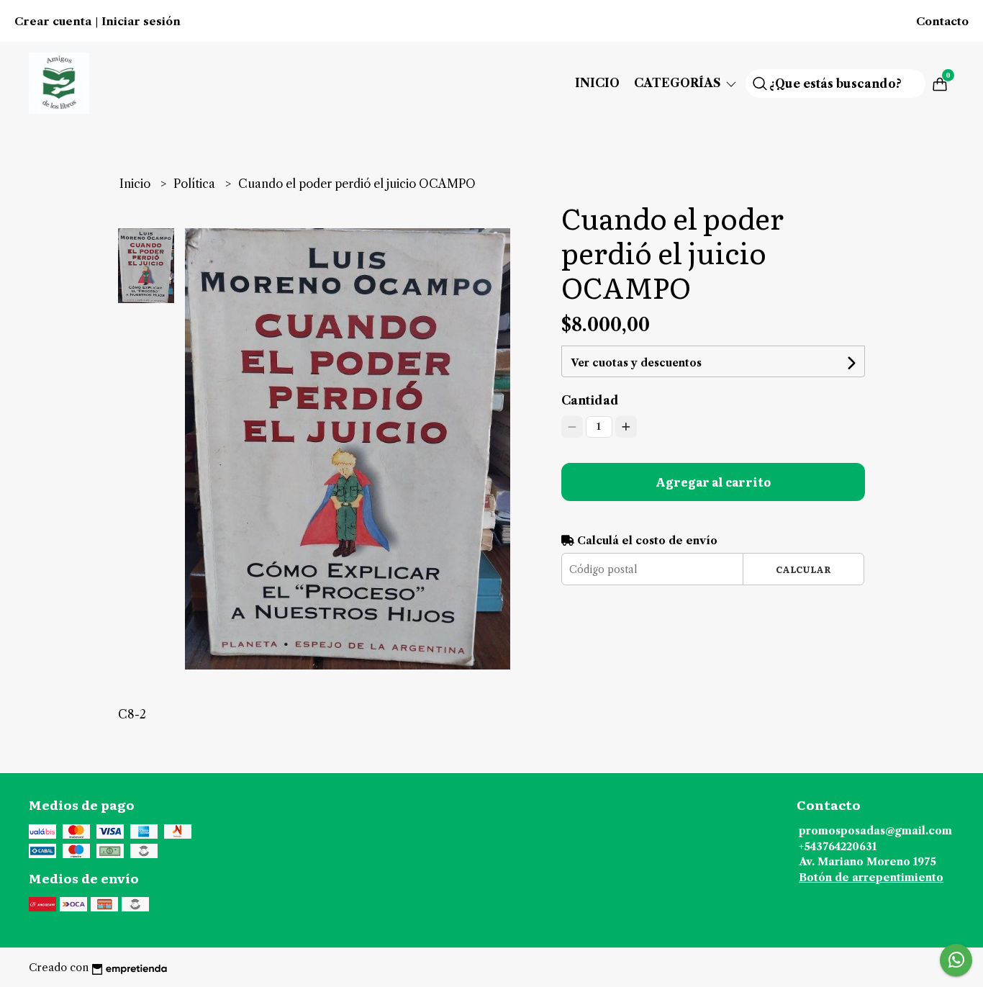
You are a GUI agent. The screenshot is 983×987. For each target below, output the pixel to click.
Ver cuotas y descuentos (636, 362)
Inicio (597, 83)
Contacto (942, 21)
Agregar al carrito (713, 481)
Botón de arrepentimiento (871, 877)
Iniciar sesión (141, 21)
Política (195, 183)
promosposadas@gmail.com (875, 830)
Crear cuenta (52, 21)
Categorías (679, 83)
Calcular (803, 569)
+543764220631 (837, 846)
